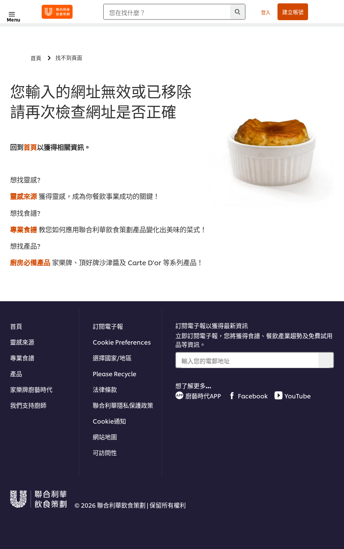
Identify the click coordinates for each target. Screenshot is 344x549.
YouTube (298, 395)
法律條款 (105, 389)
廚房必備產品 (30, 262)
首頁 (30, 147)
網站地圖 (105, 436)
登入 (265, 12)
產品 (16, 373)
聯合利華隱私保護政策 (123, 405)
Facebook (253, 395)
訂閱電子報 (108, 326)
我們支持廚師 (28, 405)
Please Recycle (114, 373)
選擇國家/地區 (112, 357)
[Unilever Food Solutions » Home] (57, 11)
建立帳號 (293, 11)
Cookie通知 (109, 421)
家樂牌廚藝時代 (31, 389)
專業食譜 (23, 229)
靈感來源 (23, 196)
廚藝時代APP (203, 395)
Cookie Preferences (122, 342)
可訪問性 (105, 452)
